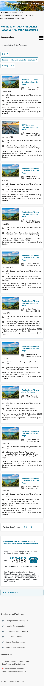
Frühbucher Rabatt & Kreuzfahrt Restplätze (16, 15)
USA (21, 12)
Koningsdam (8, 66)
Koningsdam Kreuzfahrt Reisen (12, 19)
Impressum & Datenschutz (14, 681)
